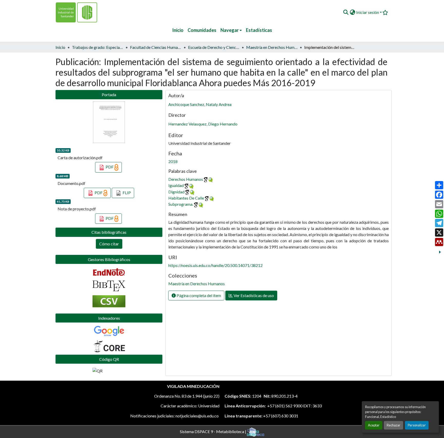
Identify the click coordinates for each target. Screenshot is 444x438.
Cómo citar (109, 243)
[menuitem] (231, 30)
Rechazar (393, 425)
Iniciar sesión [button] (368, 12)
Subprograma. (180, 204)
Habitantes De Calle (186, 197)
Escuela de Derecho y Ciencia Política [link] (213, 47)
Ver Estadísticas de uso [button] (253, 295)
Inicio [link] (60, 47)
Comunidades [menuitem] (202, 30)
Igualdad (176, 185)
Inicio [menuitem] (177, 30)
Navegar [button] (229, 30)
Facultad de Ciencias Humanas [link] (155, 47)
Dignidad (176, 191)
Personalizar (417, 425)
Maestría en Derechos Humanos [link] (272, 47)
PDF (109, 166)
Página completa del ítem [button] (198, 295)
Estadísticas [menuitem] (259, 30)
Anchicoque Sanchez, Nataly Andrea (200, 104)
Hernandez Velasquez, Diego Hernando (202, 123)
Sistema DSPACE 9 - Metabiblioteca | (213, 431)
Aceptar (374, 425)
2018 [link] (173, 161)
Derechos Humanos (185, 179)
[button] (346, 12)
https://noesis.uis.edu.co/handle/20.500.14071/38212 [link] (215, 265)
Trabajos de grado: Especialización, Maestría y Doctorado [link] (97, 47)
